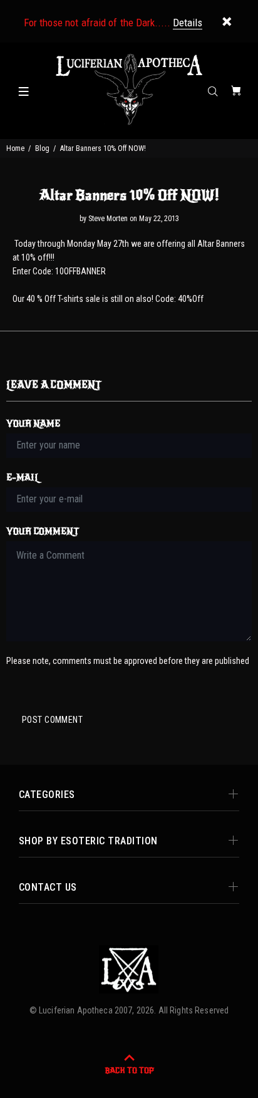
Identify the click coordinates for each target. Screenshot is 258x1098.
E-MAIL (22, 477)
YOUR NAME (33, 423)
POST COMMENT (52, 720)
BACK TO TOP (129, 1070)
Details (187, 22)
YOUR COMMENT (42, 531)
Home (15, 148)
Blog (42, 148)
